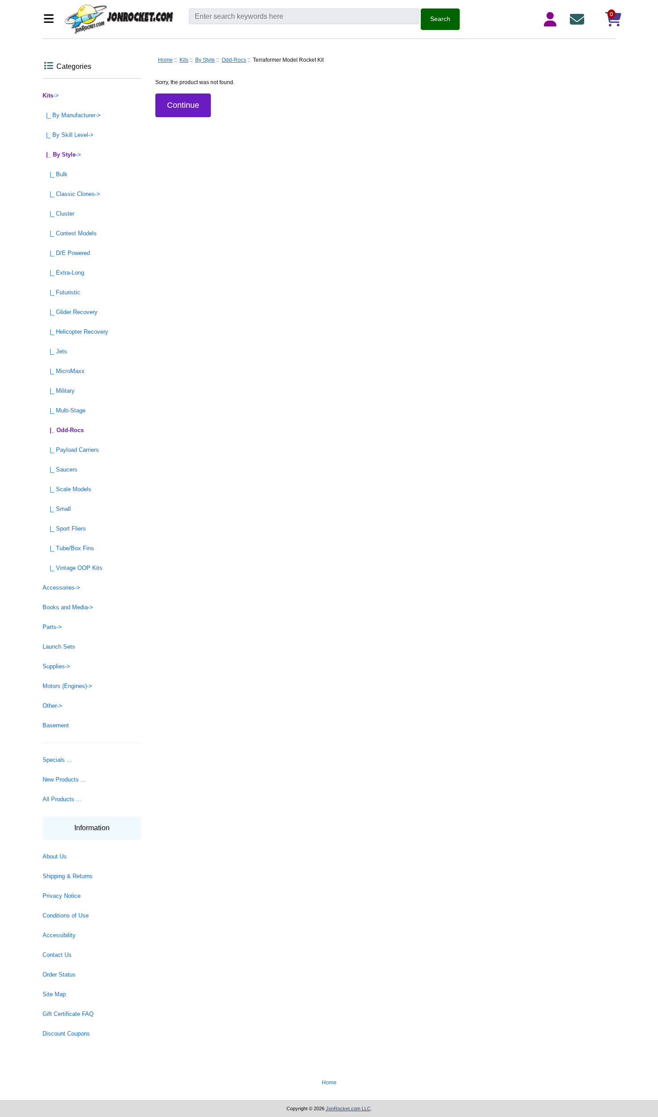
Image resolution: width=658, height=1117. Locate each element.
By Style (205, 60)
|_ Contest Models (70, 233)
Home (165, 60)
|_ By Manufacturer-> (72, 115)
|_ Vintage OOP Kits (73, 568)
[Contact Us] (579, 19)
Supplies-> (56, 666)
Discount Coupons (66, 1033)
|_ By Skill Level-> (68, 135)
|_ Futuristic (61, 292)
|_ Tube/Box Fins (68, 548)
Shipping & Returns (68, 876)
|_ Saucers (60, 469)
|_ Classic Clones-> (71, 194)
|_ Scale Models (67, 489)
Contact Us (57, 954)
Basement (56, 725)
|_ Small (57, 508)
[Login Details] (552, 19)
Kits (183, 60)
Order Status (59, 974)
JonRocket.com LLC (348, 1108)
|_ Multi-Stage (64, 410)
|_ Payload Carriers (71, 449)
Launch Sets (59, 646)
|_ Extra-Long (63, 272)
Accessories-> (61, 587)
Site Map (54, 994)
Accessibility (59, 935)
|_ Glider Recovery (70, 312)
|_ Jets (55, 351)
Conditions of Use (66, 915)
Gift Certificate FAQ (68, 1014)
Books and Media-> (68, 607)
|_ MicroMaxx (64, 371)
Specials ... (57, 759)
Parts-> (52, 627)
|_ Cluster (58, 213)
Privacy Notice (62, 895)
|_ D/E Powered (66, 253)
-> (51, 95)
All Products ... (62, 799)
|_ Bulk (55, 174)
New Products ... (64, 779)
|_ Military (59, 390)
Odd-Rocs (234, 60)
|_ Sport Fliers (64, 528)
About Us (55, 856)
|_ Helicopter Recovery (75, 331)
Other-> (52, 705)
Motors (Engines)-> (67, 686)
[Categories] (51, 19)
